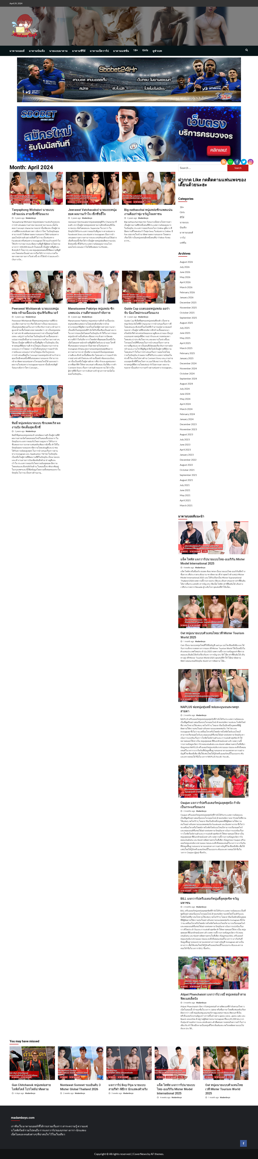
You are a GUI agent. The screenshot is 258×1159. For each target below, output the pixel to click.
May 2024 (185, 398)
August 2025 (186, 322)
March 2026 (186, 287)
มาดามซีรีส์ (78, 50)
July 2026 (185, 266)
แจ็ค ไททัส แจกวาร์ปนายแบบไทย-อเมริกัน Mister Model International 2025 (176, 1089)
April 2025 (185, 343)
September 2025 (188, 317)
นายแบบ (15, 202)
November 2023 (188, 429)
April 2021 (185, 500)
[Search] (246, 50)
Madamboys (31, 218)
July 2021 (185, 485)
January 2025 (187, 358)
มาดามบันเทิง (37, 50)
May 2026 (185, 277)
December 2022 (188, 459)
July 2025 (185, 327)
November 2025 (188, 307)
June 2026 (185, 272)
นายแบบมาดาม (58, 50)
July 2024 (185, 388)
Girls (145, 50)
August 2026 (186, 261)
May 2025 (185, 337)
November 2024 (188, 368)
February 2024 (187, 414)
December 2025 (188, 302)
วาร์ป (36, 202)
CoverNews (140, 1154)
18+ (135, 50)
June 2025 (185, 332)
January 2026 (187, 297)
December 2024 (188, 363)
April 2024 (185, 403)
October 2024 (187, 373)
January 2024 (187, 419)
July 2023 (185, 439)
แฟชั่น (183, 242)
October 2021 (187, 469)
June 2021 (185, 490)
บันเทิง (183, 227)
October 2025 (187, 312)
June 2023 (185, 444)
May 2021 (185, 495)
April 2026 (185, 282)
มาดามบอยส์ (17, 50)
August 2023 (186, 434)
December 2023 (188, 424)
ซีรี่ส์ (182, 217)
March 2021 (186, 505)
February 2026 (187, 292)
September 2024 (188, 378)
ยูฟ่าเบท (157, 50)
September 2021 (188, 474)
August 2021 (186, 480)
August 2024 (186, 383)
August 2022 (186, 464)
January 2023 (187, 454)
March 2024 (186, 409)
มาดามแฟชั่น (121, 50)
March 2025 (186, 348)
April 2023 (185, 449)
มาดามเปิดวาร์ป (99, 50)
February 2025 (187, 353)
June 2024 (185, 393)
